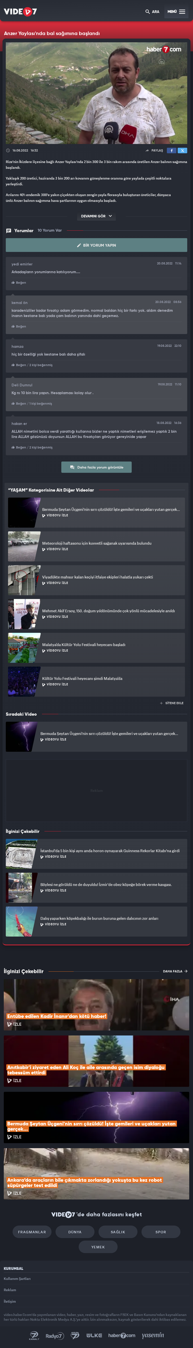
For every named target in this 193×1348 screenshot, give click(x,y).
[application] (96, 674)
